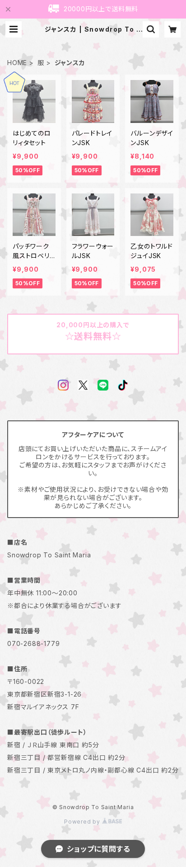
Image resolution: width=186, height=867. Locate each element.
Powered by (83, 821)
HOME (17, 62)
